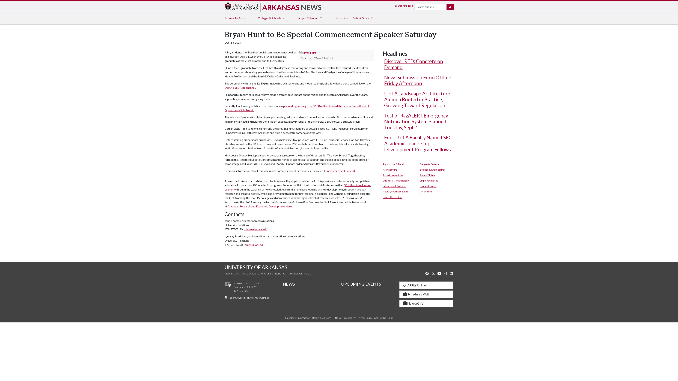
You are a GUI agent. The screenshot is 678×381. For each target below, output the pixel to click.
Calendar (307, 18)
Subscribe (342, 18)
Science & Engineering (432, 169)
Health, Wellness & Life (395, 191)
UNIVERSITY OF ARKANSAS (256, 267)
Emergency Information (297, 317)
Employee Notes (429, 180)
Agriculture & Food (393, 164)
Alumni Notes (427, 175)
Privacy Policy (365, 317)
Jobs (390, 317)
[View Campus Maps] (228, 287)
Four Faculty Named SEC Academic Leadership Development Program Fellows (418, 143)
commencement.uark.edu (341, 171)
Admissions (232, 273)
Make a (415, 303)
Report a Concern (321, 317)
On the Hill (426, 191)
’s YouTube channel (240, 87)
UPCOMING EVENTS (361, 283)
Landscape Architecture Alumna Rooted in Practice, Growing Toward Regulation (417, 99)
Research (281, 273)
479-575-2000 (241, 290)
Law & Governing (392, 196)
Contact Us (380, 317)
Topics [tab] (234, 18)
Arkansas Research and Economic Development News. (260, 206)
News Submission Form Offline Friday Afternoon (417, 80)
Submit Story (361, 18)
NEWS (289, 283)
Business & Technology (396, 180)
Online (416, 285)
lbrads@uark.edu (254, 244)
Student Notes (428, 186)
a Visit (418, 294)
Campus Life (265, 273)
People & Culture (429, 164)
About (308, 273)
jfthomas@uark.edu (255, 229)
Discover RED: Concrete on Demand (413, 64)
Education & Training (394, 186)
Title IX (337, 317)
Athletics (295, 273)
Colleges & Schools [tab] (269, 18)
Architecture (390, 169)
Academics (249, 273)
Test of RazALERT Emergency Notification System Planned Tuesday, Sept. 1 (416, 121)
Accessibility (349, 317)
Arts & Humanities (393, 175)
